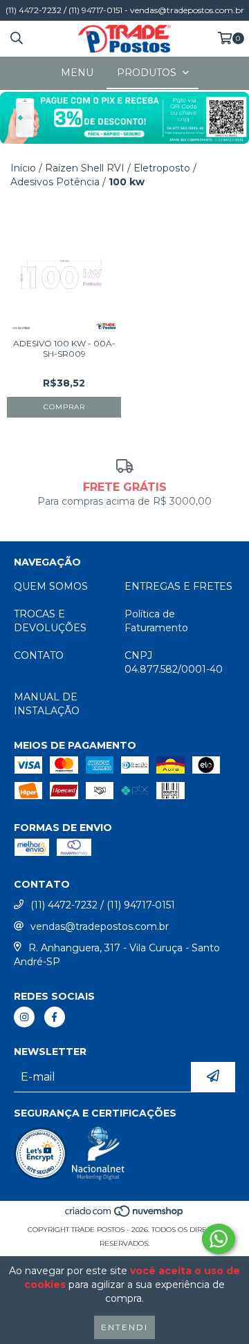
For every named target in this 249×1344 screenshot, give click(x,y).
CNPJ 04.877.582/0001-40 (173, 662)
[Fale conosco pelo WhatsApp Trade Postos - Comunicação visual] (218, 1239)
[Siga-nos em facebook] (54, 1017)
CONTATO (39, 655)
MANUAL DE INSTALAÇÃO (47, 704)
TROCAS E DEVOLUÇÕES (50, 621)
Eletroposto (161, 168)
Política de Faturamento (156, 621)
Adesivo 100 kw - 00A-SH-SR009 (64, 348)
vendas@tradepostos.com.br (99, 926)
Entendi (124, 1327)
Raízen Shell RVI (84, 168)
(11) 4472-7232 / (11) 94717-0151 (102, 905)
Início (23, 168)
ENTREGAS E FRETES (178, 586)
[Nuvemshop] (124, 1215)
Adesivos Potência (55, 182)
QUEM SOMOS (51, 586)
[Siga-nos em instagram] (24, 1017)
